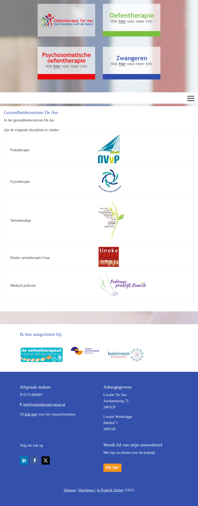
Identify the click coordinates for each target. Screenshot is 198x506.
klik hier (31, 414)
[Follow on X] (46, 460)
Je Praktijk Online (110, 490)
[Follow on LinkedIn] (24, 460)
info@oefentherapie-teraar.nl (44, 404)
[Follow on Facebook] (35, 460)
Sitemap (70, 490)
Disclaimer (86, 490)
